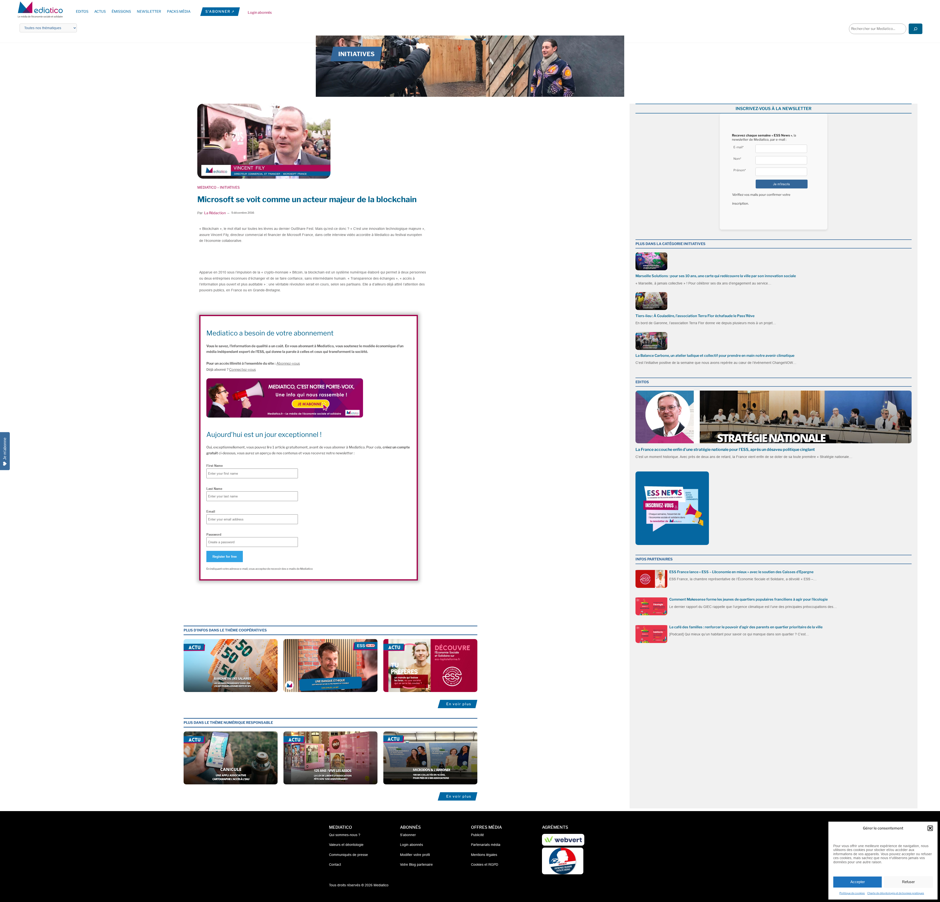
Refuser (908, 882)
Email (210, 511)
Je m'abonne (5, 448)
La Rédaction (215, 213)
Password (213, 534)
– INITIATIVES (228, 187)
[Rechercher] (915, 29)
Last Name (214, 489)
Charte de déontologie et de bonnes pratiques (895, 893)
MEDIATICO (206, 187)
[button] (930, 828)
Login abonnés (260, 12)
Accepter (857, 882)
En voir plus (458, 704)
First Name (214, 466)
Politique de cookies (852, 893)
